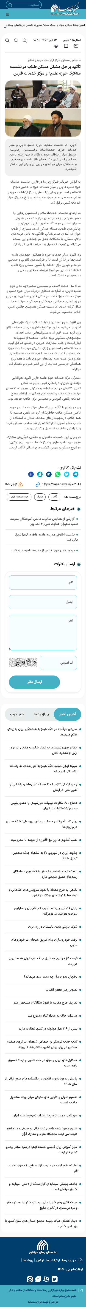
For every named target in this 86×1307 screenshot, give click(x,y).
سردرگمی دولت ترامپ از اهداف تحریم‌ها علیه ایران (45, 1115)
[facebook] (31, 474)
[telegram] (75, 474)
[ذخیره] (66, 46)
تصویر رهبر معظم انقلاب (62, 989)
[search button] (10, 5)
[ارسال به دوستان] (76, 46)
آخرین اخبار (67, 714)
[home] (43, 1247)
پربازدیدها (41, 714)
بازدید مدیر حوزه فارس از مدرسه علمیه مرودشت (43, 550)
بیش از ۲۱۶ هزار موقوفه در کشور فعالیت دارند (48, 1028)
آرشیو (40, 1260)
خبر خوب (17, 714)
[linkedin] (48, 474)
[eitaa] (30, 1279)
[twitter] (66, 474)
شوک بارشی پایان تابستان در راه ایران (53, 926)
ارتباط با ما (53, 1260)
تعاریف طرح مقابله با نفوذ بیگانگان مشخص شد (46, 1002)
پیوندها (28, 1260)
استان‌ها (76, 40)
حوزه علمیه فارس (19, 497)
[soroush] (39, 474)
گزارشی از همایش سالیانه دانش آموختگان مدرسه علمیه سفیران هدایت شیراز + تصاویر (44, 521)
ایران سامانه (35, 1302)
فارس (66, 40)
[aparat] (46, 1279)
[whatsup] (57, 474)
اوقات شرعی (75, 1269)
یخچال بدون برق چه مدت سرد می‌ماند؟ (51, 976)
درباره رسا (69, 1260)
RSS (61, 1269)
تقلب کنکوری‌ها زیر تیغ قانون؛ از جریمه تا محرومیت (44, 840)
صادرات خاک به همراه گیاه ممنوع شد (53, 1015)
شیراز (40, 497)
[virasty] (38, 1279)
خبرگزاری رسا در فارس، (44, 181)
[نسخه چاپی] (56, 46)
